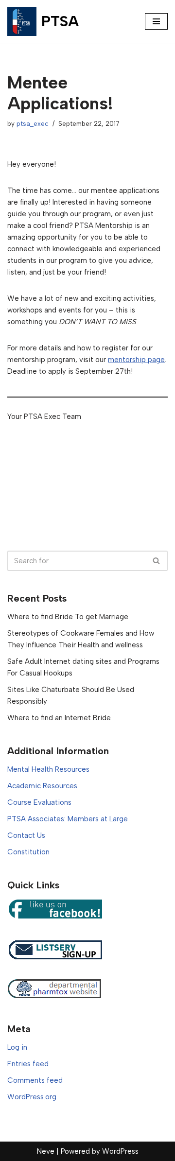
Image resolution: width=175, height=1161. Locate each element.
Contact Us (26, 835)
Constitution (28, 852)
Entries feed (28, 1063)
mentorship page (136, 359)
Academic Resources (42, 785)
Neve (45, 1151)
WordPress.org (31, 1096)
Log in (17, 1047)
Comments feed (35, 1080)
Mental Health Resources (48, 769)
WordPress (120, 1151)
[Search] (157, 561)
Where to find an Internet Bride (59, 717)
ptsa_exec (33, 123)
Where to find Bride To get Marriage (67, 616)
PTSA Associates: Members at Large (67, 818)
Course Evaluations (39, 802)
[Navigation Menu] (156, 21)
